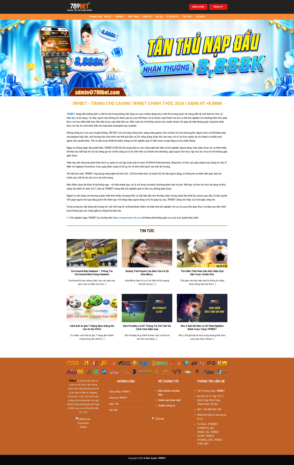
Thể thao (133, 16)
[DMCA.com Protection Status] (83, 425)
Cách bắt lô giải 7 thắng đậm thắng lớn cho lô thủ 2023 (92, 327)
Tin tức (187, 16)
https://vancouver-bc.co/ (127, 217)
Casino (119, 16)
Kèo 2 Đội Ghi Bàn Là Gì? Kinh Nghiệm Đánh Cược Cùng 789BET (202, 327)
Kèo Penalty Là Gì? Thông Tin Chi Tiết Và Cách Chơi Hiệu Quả (147, 327)
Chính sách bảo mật (169, 400)
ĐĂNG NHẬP (198, 7)
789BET (71, 113)
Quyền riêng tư (166, 405)
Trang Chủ (95, 16)
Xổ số (107, 16)
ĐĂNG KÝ (218, 7)
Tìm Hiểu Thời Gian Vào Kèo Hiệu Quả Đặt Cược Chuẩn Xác (202, 273)
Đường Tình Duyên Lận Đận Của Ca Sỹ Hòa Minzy (147, 273)
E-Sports (172, 16)
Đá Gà (159, 16)
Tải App (200, 16)
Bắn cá (147, 16)
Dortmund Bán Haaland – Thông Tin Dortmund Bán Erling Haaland (92, 273)
